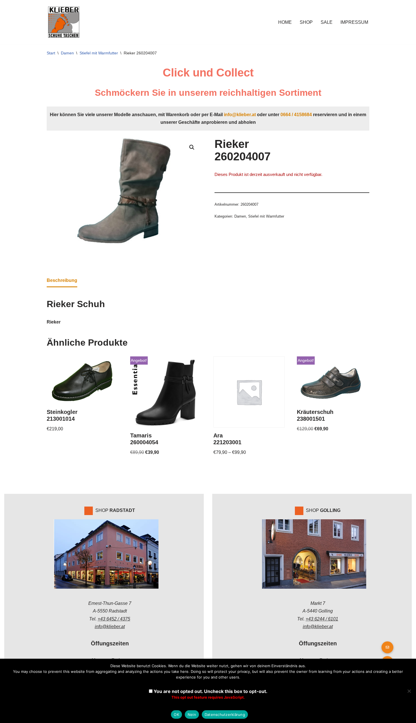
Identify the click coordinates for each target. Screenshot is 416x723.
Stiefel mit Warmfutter (99, 53)
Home (285, 22)
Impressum (354, 22)
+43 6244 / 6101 (322, 618)
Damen (67, 53)
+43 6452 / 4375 (114, 618)
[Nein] (409, 691)
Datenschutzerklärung (225, 714)
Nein (192, 714)
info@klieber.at (240, 114)
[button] (192, 147)
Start (51, 53)
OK (176, 714)
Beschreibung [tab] (62, 280)
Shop (306, 22)
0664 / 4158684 (296, 114)
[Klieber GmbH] (64, 22)
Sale (327, 22)
